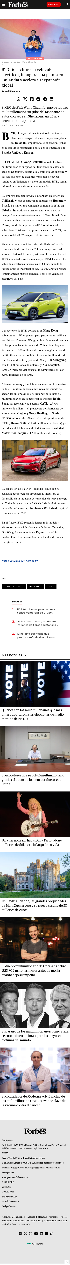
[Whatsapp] (18, 99)
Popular (17, 601)
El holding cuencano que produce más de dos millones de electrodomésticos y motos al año (36, 635)
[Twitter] (25, 99)
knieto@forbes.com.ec (53, 1163)
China (50, 586)
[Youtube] (36, 1233)
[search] (67, 4)
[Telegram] (45, 99)
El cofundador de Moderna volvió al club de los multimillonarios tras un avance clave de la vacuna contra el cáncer (33, 1101)
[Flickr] (46, 1233)
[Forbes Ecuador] (18, 4)
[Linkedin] (51, 99)
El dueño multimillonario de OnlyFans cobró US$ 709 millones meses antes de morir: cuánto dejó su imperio (34, 971)
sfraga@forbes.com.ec (50, 1168)
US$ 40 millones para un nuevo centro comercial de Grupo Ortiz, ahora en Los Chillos (36, 611)
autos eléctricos (14, 586)
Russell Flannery (11, 91)
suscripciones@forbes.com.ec (15, 1177)
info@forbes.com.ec (40, 1149)
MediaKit (42, 1217)
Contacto (53, 1217)
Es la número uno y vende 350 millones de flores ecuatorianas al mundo (37, 623)
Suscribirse (53, 4)
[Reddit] (38, 99)
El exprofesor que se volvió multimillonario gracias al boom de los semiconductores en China (33, 780)
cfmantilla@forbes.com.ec (33, 1158)
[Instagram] (30, 1233)
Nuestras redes (34, 1221)
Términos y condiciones (13, 1217)
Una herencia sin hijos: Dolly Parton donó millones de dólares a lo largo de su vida (32, 843)
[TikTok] (51, 1233)
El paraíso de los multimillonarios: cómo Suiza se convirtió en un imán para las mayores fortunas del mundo (35, 1036)
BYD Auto (35, 586)
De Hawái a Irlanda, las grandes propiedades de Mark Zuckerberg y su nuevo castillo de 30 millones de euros (34, 906)
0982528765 (8, 1192)
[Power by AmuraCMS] (35, 1243)
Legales (31, 1217)
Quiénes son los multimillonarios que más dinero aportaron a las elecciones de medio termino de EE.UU (33, 715)
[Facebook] (32, 99)
